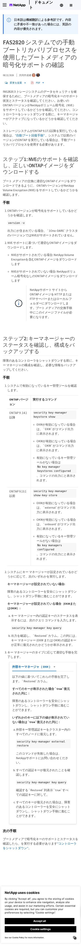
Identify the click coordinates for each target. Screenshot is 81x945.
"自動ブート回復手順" (30, 135)
